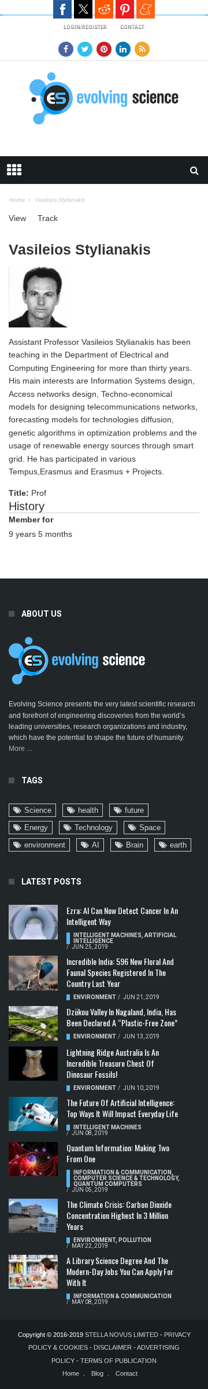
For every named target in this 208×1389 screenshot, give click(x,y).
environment (44, 845)
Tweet (83, 9)
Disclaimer (113, 1347)
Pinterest (125, 9)
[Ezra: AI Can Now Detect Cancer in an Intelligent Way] (33, 922)
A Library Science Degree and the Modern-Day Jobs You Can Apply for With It (119, 1271)
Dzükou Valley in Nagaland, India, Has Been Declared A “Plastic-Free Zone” (121, 1017)
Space (150, 827)
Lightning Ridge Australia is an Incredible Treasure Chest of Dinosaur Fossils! (112, 1063)
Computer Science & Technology (125, 1178)
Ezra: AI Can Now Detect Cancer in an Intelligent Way (122, 915)
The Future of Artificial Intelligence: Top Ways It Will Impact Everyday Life (122, 1107)
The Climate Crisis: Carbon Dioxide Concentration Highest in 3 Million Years (119, 1215)
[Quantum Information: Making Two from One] (33, 1159)
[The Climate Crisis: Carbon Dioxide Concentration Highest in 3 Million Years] (33, 1216)
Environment (94, 997)
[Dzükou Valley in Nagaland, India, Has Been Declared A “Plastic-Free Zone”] (33, 1023)
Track (48, 218)
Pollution (134, 1240)
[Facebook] (65, 49)
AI (95, 845)
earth (178, 845)
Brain (134, 845)
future (134, 810)
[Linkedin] (123, 49)
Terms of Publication (118, 1360)
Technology (94, 827)
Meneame (145, 9)
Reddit (104, 9)
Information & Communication (122, 1172)
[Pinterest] (104, 49)
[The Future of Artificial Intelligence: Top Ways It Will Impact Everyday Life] (33, 1114)
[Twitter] (84, 49)
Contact (127, 1373)
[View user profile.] (39, 296)
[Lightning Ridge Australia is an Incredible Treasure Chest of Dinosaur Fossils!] (33, 1064)
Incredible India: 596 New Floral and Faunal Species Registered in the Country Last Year (120, 972)
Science (37, 810)
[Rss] (142, 49)
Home (16, 200)
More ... (20, 749)
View (17, 218)
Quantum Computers (107, 1184)
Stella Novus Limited (121, 1334)
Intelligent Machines (107, 935)
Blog (97, 1373)
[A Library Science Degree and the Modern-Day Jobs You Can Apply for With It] (33, 1272)
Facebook (62, 9)
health (88, 810)
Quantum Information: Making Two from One (117, 1153)
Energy (36, 827)
